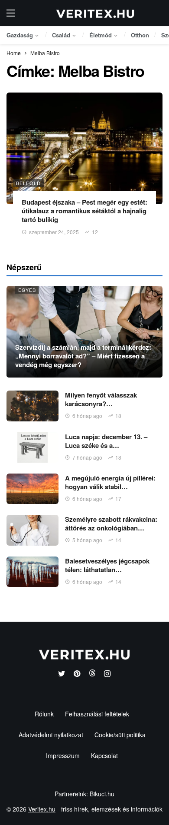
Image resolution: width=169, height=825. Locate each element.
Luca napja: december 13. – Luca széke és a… (106, 441)
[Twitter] (61, 674)
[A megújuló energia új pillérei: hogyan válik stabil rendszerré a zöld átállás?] (32, 489)
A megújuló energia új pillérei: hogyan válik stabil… (110, 482)
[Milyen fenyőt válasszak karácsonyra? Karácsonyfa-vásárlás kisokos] (32, 406)
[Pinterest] (77, 674)
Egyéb (27, 289)
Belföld (28, 182)
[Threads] (92, 674)
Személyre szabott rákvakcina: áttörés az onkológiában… (111, 523)
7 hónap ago (87, 457)
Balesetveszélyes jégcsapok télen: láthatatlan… (107, 565)
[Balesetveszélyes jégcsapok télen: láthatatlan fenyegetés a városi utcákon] (32, 572)
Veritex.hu (41, 809)
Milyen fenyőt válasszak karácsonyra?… (101, 399)
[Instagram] (107, 674)
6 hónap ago (87, 415)
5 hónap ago (87, 539)
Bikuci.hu (102, 793)
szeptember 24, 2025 (54, 231)
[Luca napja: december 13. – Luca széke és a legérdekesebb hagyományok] (32, 447)
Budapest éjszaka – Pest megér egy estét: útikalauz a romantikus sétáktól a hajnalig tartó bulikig (84, 211)
